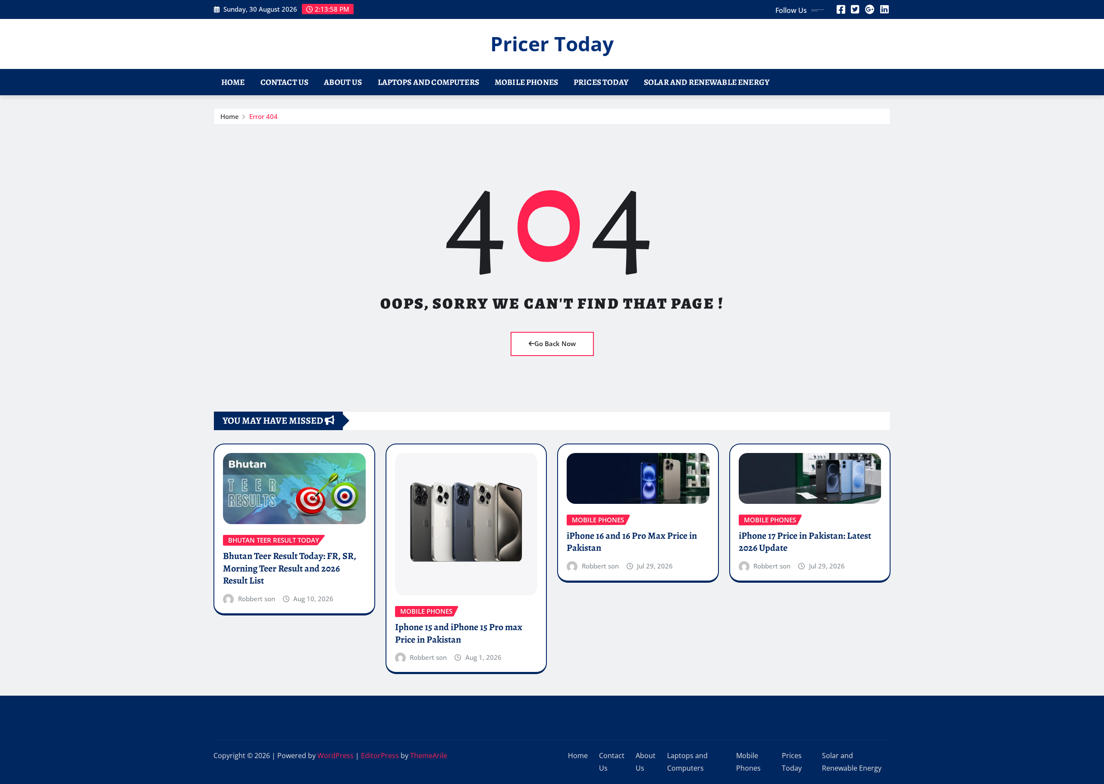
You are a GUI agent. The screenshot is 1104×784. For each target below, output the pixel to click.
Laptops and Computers (428, 82)
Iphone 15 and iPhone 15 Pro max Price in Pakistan (458, 633)
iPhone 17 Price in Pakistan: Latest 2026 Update (805, 542)
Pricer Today (552, 43)
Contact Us (284, 82)
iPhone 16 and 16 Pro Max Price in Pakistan (632, 542)
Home (233, 82)
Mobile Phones (526, 82)
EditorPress (380, 755)
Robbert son (256, 598)
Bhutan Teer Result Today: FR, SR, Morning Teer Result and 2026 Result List (289, 568)
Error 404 (263, 116)
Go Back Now (555, 343)
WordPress (335, 755)
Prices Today (601, 82)
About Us (343, 82)
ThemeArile (428, 755)
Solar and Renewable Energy (706, 82)
